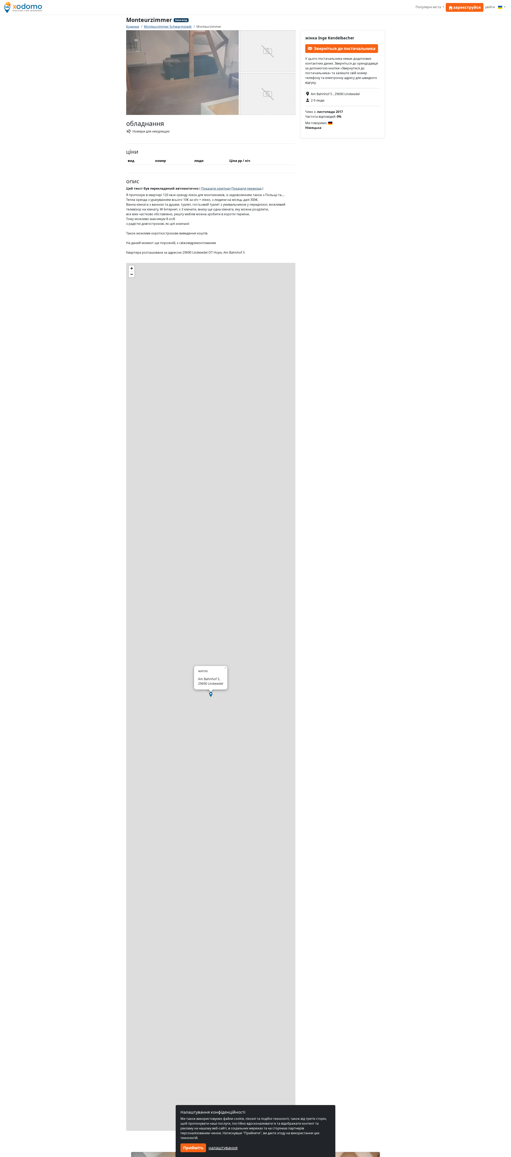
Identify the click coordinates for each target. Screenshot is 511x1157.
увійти (490, 7)
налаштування (223, 1147)
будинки (132, 26)
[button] (210, 694)
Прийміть (193, 1147)
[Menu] (501, 7)
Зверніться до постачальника (344, 48)
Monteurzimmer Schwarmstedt (168, 26)
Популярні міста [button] (429, 7)
